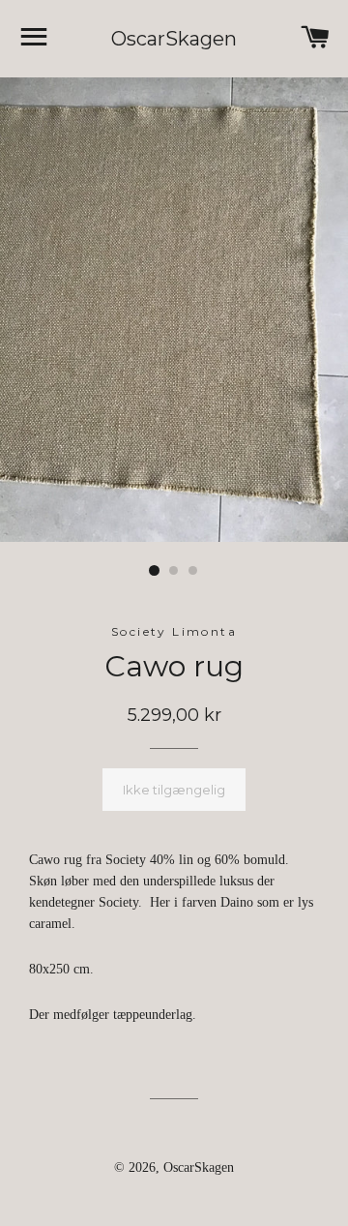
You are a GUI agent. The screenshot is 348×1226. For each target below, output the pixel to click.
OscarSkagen (174, 38)
